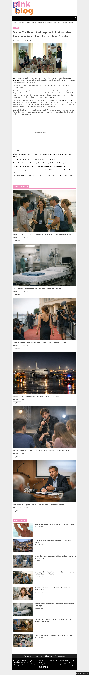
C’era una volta (33, 91)
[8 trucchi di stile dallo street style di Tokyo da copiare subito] (23, 641)
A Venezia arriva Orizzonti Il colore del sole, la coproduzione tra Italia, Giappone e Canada (42, 234)
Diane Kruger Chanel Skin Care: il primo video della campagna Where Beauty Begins (40, 166)
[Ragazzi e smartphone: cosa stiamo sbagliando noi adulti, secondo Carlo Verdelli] (23, 625)
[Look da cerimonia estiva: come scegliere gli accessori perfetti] (23, 530)
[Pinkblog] (23, 8)
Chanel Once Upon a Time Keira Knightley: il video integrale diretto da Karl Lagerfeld (40, 163)
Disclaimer (48, 656)
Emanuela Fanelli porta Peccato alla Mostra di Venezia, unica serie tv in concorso (39, 342)
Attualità (15, 28)
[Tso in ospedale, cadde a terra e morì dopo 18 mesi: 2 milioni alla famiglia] (44, 265)
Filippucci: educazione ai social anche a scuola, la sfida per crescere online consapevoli (41, 450)
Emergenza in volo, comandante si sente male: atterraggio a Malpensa (36, 396)
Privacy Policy (38, 656)
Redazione (27, 656)
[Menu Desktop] (14, 18)
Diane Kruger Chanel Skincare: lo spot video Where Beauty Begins (34, 160)
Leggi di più (17, 240)
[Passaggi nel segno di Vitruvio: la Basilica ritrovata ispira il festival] (23, 545)
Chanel (15, 78)
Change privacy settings (82, 673)
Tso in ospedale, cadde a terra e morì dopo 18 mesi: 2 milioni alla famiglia (37, 288)
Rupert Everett (68, 100)
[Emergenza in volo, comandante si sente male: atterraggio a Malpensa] (44, 373)
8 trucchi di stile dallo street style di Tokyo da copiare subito (54, 635)
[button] (75, 18)
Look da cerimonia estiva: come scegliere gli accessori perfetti (55, 524)
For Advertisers (60, 656)
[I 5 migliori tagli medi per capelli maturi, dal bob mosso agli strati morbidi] (23, 593)
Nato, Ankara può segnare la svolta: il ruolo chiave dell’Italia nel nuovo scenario (39, 505)
